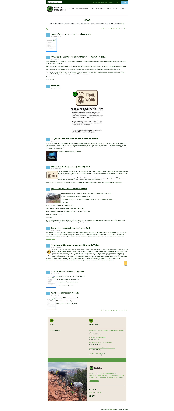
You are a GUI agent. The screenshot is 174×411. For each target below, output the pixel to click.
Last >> (126, 28)
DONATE (111, 2)
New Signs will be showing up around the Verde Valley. (75, 245)
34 (114, 28)
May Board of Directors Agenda (65, 293)
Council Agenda (50, 239)
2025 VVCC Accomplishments (97, 353)
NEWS (116, 2)
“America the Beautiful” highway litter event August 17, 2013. (78, 57)
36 (119, 28)
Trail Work (55, 86)
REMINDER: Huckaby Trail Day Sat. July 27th (70, 166)
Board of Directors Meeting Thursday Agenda (71, 34)
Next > (124, 28)
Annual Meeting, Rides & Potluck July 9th (69, 188)
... (106, 28)
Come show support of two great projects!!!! (70, 228)
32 (108, 28)
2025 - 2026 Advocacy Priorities (97, 337)
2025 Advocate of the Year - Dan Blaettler (100, 342)
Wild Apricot (111, 409)
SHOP (105, 2)
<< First (101, 28)
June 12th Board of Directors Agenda (67, 271)
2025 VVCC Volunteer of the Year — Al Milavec (102, 348)
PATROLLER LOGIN (98, 2)
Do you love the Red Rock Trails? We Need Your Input (74, 139)
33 (111, 28)
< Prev (103, 28)
